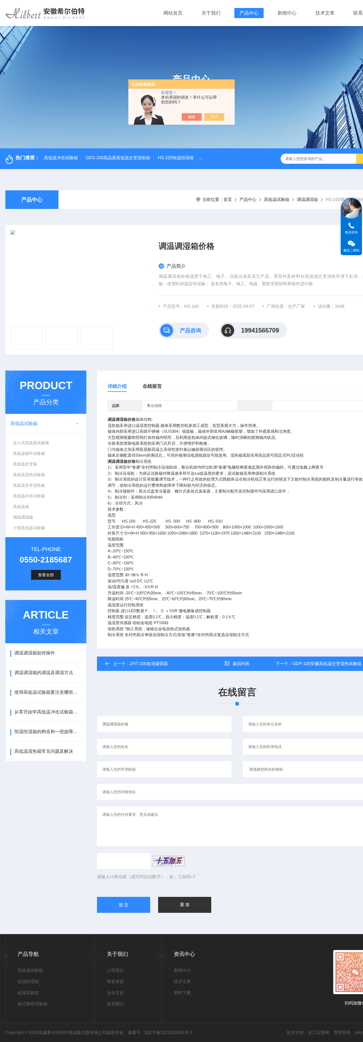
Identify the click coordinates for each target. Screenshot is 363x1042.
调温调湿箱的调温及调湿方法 (43, 672)
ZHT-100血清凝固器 (149, 663)
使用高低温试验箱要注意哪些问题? (47, 692)
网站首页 (173, 13)
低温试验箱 (28, 992)
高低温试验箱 (276, 199)
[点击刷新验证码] (169, 861)
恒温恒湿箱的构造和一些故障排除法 (47, 731)
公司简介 (115, 970)
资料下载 (182, 992)
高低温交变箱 (25, 464)
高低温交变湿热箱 (29, 485)
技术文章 (325, 13)
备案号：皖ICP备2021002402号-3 (160, 1032)
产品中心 (249, 13)
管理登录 (342, 1032)
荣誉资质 (115, 981)
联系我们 (115, 1004)
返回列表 (241, 663)
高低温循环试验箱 (29, 453)
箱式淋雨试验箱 (32, 1004)
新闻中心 (287, 13)
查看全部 (46, 575)
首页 (227, 199)
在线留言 (152, 386)
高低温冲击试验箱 (61, 158)
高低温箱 (21, 506)
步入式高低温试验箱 (31, 442)
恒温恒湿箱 (28, 981)
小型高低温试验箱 (29, 528)
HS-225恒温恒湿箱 (176, 158)
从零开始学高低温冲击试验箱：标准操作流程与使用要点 (47, 712)
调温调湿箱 (307, 199)
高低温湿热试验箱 (29, 474)
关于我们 (211, 13)
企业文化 (115, 992)
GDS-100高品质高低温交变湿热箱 (118, 158)
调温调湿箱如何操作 (34, 653)
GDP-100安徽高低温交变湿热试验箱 (327, 663)
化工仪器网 (318, 1032)
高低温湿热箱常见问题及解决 (43, 751)
